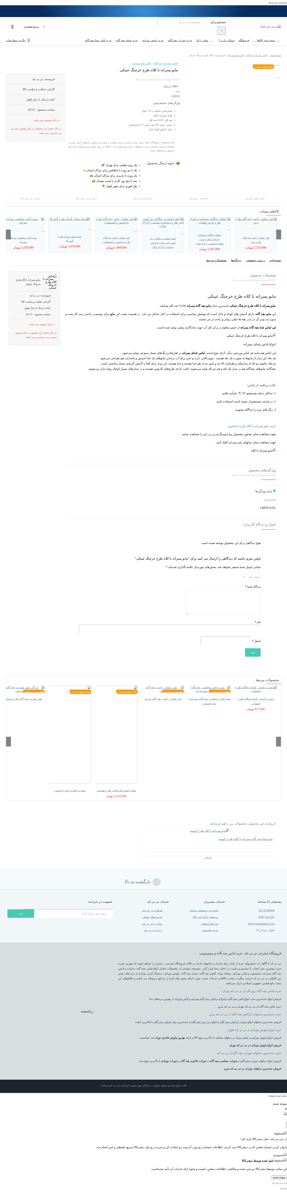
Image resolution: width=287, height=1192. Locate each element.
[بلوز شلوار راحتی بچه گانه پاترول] (163, 689)
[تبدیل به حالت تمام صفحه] (281, 1183)
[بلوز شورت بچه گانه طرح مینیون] (23, 689)
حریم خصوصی (210, 930)
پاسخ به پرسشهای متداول (203, 910)
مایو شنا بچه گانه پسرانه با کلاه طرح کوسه (245, 839)
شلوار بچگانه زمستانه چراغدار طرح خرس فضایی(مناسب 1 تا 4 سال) (209, 239)
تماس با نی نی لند (152, 923)
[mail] (90, 927)
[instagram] (111, 927)
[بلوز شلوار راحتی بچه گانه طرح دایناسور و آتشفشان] (116, 220)
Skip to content (278, 2)
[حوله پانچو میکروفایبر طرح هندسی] (116, 735)
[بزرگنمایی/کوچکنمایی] (285, 1183)
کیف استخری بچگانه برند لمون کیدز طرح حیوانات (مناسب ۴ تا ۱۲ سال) (163, 243)
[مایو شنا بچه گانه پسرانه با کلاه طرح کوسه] (210, 831)
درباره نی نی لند (153, 930)
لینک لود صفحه (277, 1095)
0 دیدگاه (167, 86)
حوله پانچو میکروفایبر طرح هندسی (116, 790)
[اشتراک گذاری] (277, 1183)
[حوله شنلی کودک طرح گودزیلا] (70, 219)
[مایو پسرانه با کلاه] (249, 65)
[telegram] (97, 927)
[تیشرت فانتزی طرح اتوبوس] (70, 735)
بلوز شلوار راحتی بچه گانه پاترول (163, 698)
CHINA (175, 96)
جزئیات (208, 857)
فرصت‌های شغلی (152, 917)
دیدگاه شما (253, 586)
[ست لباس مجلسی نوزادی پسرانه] (23, 220)
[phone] (83, 927)
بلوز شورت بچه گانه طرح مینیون (23, 698)
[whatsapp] (104, 927)
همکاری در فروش (152, 910)
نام (258, 622)
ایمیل (256, 640)
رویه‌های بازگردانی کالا (205, 917)
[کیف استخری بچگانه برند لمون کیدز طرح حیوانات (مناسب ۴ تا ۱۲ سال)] (163, 222)
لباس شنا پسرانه (141, 63)
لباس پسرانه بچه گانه (165, 63)
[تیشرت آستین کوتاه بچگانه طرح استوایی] (255, 689)
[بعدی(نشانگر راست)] (281, 1188)
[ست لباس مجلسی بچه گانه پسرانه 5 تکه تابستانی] (209, 689)
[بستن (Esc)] (273, 1183)
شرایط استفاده (209, 923)
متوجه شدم (279, 1177)
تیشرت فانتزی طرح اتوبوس (70, 790)
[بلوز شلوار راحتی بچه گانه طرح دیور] (256, 220)
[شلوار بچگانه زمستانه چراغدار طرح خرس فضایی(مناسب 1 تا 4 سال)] (209, 220)
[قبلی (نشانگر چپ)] (285, 1188)
